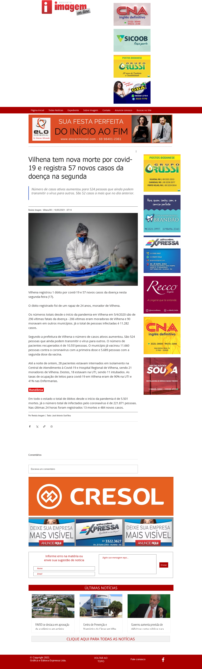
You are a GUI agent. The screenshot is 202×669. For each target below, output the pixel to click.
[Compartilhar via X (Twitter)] (37, 426)
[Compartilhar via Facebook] (29, 426)
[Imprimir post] (51, 426)
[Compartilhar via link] (44, 426)
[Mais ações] (136, 151)
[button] (101, 588)
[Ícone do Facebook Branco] (163, 660)
